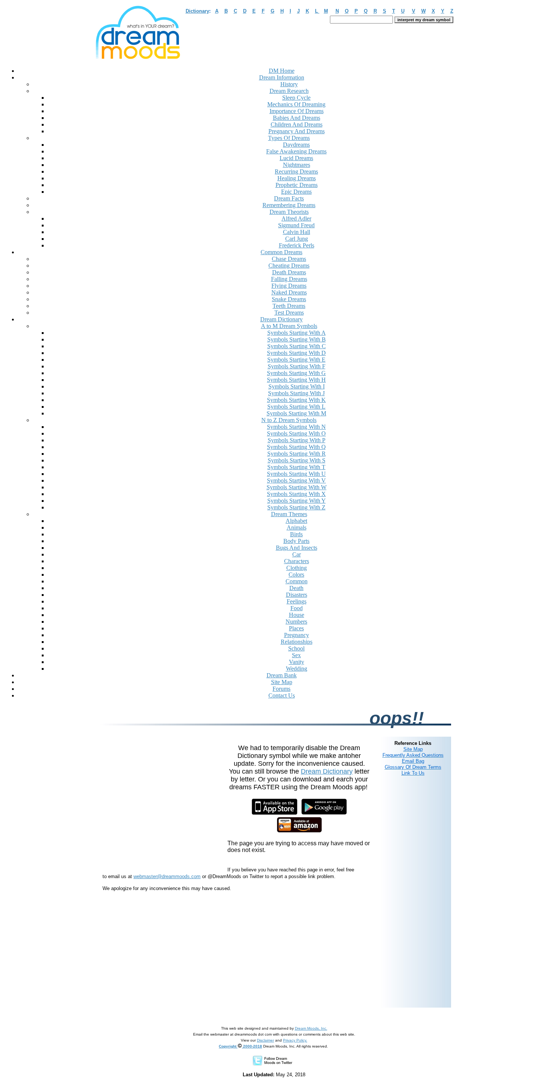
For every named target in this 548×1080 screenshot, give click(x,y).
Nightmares (296, 165)
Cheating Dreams (288, 265)
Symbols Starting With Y (296, 500)
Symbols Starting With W (297, 487)
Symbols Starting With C (296, 346)
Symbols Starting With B (296, 339)
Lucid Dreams (296, 158)
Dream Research (289, 91)
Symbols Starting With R (296, 453)
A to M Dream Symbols (289, 326)
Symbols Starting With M (296, 413)
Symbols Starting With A (296, 333)
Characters (296, 561)
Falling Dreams (289, 279)
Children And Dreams (296, 124)
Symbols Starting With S (296, 460)
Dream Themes (289, 514)
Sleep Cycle (296, 97)
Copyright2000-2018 (240, 1046)
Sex (296, 655)
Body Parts (296, 541)
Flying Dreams (288, 286)
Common (297, 581)
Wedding (296, 668)
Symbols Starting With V (296, 480)
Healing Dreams (296, 178)
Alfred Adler (296, 218)
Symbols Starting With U (296, 474)
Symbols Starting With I (296, 386)
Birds (296, 534)
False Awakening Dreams (296, 151)
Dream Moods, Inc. (311, 1028)
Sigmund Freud (296, 225)
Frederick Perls (296, 245)
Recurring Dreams (296, 171)
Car (296, 554)
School (296, 648)
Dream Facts (289, 198)
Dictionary (197, 11)
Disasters (296, 594)
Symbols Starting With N (296, 427)
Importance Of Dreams (297, 111)
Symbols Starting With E (296, 359)
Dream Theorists (289, 212)
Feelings (296, 601)
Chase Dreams (289, 259)
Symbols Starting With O (296, 433)
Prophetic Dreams (296, 185)
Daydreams (296, 144)
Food (296, 608)
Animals (296, 527)
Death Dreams (289, 272)
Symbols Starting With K (296, 400)
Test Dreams (289, 312)
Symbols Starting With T (296, 467)
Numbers (296, 621)
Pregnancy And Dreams (296, 131)
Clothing (296, 568)
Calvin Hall (296, 232)
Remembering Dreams (288, 205)
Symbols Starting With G (296, 373)
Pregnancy (296, 635)
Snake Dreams (289, 299)
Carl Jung (296, 238)
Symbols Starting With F (296, 366)
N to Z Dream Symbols (288, 420)
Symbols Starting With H (296, 380)
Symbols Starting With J (296, 393)
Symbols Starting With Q (296, 447)
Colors (296, 574)
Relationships (296, 642)
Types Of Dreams (289, 138)
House (296, 615)
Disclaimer (265, 1040)
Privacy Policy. (295, 1040)
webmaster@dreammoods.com (167, 876)
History (289, 84)
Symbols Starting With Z (296, 507)
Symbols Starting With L (296, 406)
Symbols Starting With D (296, 353)
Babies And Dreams (296, 118)
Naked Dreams (289, 292)
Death (296, 588)
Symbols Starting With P (296, 440)
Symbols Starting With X (296, 494)
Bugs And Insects (296, 547)
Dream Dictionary (327, 771)
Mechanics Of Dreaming (296, 104)
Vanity (296, 662)
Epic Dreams (296, 191)
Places (296, 628)
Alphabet (296, 521)
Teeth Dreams (289, 306)
